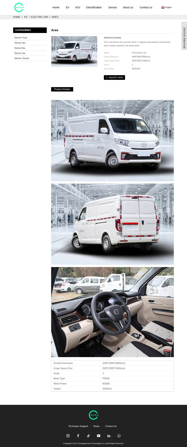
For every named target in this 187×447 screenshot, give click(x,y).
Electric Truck (21, 37)
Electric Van (39, 17)
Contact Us (111, 426)
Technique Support (78, 426)
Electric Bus (20, 48)
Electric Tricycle (22, 58)
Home (16, 17)
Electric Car (20, 53)
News (96, 426)
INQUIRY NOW (116, 77)
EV (25, 17)
